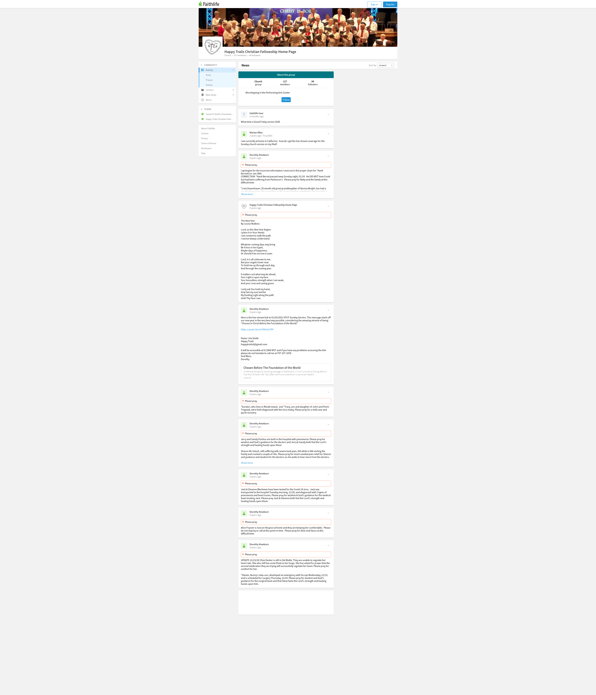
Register (390, 4)
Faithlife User (256, 113)
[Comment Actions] (328, 114)
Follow (286, 99)
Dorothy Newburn (259, 154)
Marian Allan (256, 132)
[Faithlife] (211, 4)
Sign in (374, 4)
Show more (247, 194)
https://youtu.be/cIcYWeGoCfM (257, 329)
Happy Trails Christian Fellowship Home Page (273, 204)
